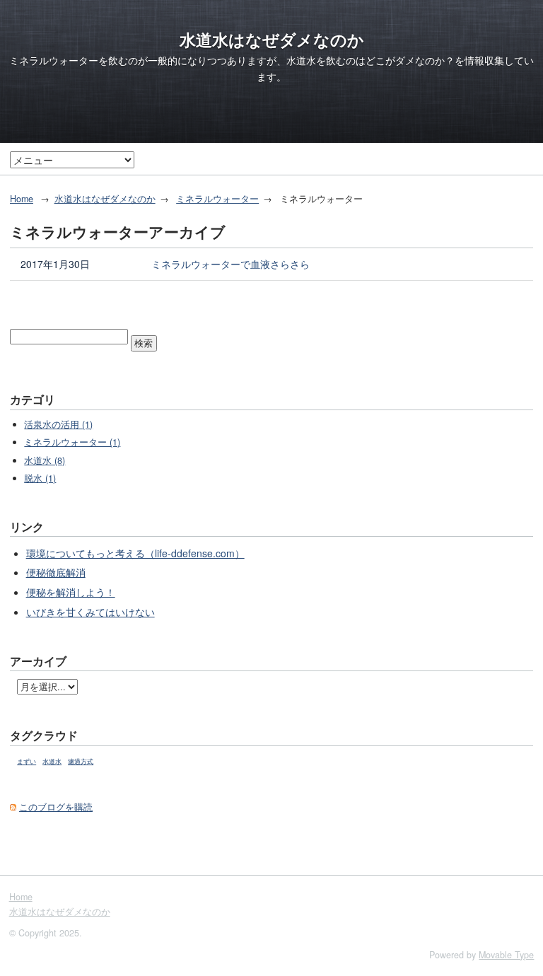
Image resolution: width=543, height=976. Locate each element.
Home (21, 198)
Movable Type (506, 954)
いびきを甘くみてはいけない (90, 612)
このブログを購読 (56, 807)
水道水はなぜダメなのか (272, 39)
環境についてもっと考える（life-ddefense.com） (135, 553)
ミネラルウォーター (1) (72, 442)
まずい (26, 761)
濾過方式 (80, 761)
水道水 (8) (44, 460)
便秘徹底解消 (56, 572)
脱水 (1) (40, 478)
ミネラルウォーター (217, 198)
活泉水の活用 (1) (58, 424)
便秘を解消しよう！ (70, 592)
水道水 (52, 761)
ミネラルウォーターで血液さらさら (230, 264)
